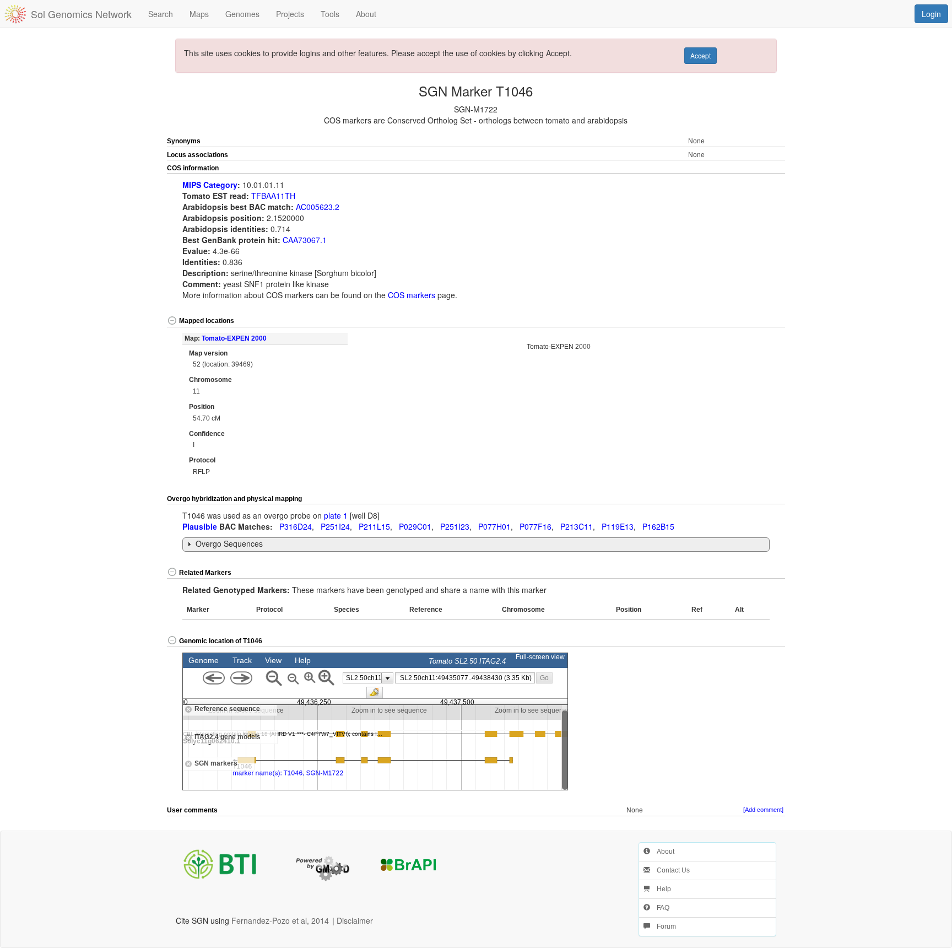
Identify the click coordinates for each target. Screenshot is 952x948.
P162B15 (658, 526)
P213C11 (576, 526)
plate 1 (336, 515)
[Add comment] (763, 809)
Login (931, 13)
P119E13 (618, 526)
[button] (754, 169)
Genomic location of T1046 (220, 641)
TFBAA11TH (273, 195)
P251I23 (454, 526)
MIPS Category (209, 184)
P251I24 (335, 526)
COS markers (411, 294)
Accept (700, 55)
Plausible (199, 526)
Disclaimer (355, 920)
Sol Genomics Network (81, 14)
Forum (663, 926)
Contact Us (670, 870)
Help (660, 889)
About (662, 851)
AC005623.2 (317, 206)
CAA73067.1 (305, 239)
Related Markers (205, 573)
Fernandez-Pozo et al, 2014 (280, 920)
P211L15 (374, 526)
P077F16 (535, 526)
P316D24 (295, 526)
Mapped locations (206, 321)
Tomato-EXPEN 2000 (234, 338)
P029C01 (415, 526)
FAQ (659, 908)
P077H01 (494, 526)
